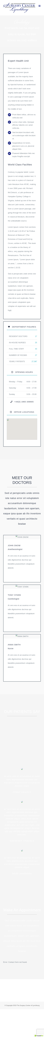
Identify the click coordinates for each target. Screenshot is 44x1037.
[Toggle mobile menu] (40, 6)
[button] (22, 428)
